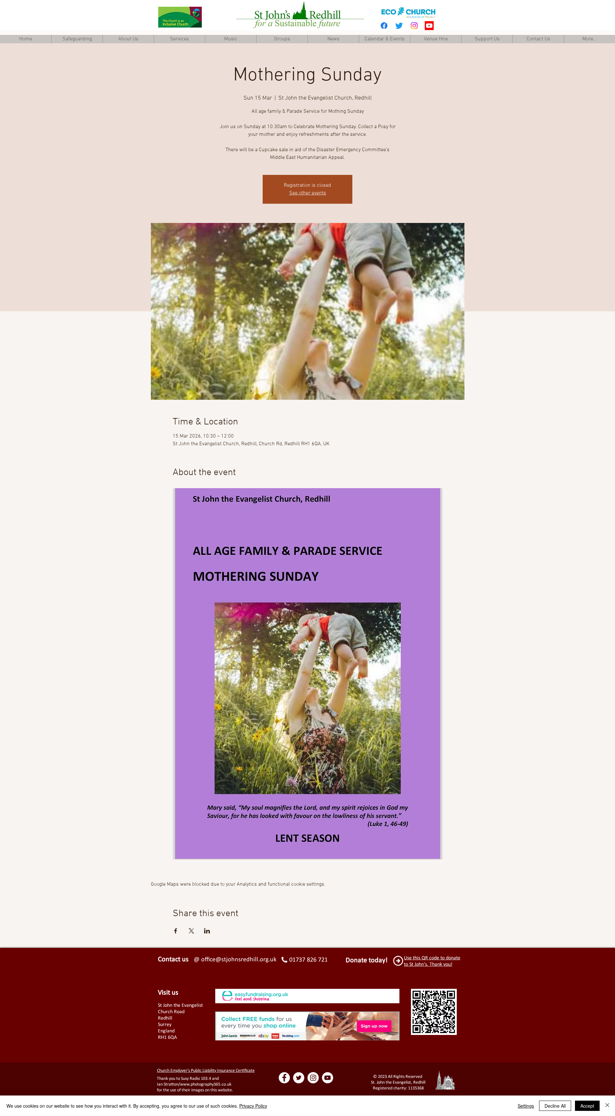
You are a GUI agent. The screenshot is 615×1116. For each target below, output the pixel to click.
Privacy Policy (253, 1106)
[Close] (607, 1106)
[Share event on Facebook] (176, 930)
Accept (587, 1106)
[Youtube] (429, 25)
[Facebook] (384, 25)
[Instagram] (414, 25)
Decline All (555, 1106)
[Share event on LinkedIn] (207, 930)
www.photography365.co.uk (205, 1084)
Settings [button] (526, 1106)
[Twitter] (399, 25)
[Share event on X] (191, 930)
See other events (307, 193)
